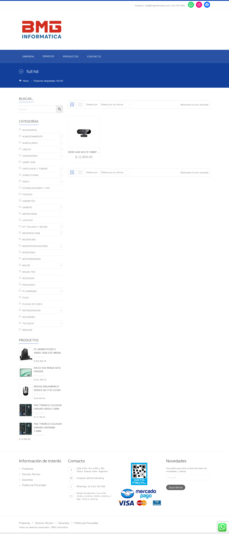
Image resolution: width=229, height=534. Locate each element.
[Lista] (80, 104)
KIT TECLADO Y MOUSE (35, 226)
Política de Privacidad (34, 485)
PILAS (25, 297)
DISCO (25, 181)
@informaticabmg (95, 478)
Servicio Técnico (31, 474)
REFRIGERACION (31, 310)
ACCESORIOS (29, 130)
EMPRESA (28, 56)
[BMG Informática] (49, 30)
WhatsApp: (81, 486)
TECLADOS (28, 323)
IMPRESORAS (29, 213)
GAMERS (27, 207)
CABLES (26, 149)
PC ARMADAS (29, 291)
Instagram (81, 478)
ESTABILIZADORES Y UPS (36, 188)
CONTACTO (94, 56)
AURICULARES (30, 143)
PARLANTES (28, 284)
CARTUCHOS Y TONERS (35, 168)
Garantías (27, 479)
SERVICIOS (48, 56)
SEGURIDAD (28, 317)
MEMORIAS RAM (31, 233)
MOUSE (26, 265)
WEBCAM (27, 329)
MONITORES (28, 252)
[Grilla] (72, 104)
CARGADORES (30, 155)
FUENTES (27, 194)
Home (25, 80)
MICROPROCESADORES (35, 246)
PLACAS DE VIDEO (32, 304)
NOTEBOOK (28, 278)
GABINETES (28, 201)
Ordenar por (91, 104)
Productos (27, 468)
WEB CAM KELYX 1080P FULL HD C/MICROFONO (97, 152)
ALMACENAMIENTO (32, 136)
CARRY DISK (29, 162)
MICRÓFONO (29, 239)
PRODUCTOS (70, 56)
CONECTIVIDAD (30, 175)
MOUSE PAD (28, 271)
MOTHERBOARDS (31, 259)
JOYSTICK (27, 220)
